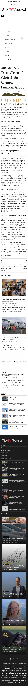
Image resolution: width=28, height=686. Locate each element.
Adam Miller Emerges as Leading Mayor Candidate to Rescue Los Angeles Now (17, 410)
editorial (21, 91)
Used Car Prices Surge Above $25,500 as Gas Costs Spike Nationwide (17, 398)
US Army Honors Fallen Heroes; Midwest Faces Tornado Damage (15, 503)
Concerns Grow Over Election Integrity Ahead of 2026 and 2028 (17, 497)
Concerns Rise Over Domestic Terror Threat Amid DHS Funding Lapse (16, 469)
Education (8, 59)
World (7, 24)
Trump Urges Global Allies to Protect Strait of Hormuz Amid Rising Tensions (17, 508)
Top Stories (8, 20)
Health (7, 47)
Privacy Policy (4, 455)
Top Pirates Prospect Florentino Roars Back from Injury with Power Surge (16, 421)
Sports (7, 36)
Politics (7, 28)
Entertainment (10, 40)
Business (7, 32)
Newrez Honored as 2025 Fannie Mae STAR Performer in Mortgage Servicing (17, 481)
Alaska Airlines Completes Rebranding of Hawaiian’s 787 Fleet (17, 475)
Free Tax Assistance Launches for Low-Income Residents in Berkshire (14, 338)
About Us (3, 445)
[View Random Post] (23, 38)
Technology (9, 43)
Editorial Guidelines (5, 450)
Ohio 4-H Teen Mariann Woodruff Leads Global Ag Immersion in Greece (17, 415)
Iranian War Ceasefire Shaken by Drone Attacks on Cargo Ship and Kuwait (17, 427)
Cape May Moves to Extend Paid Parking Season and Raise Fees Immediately (17, 404)
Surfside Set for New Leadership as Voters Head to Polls (16, 491)
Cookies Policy (4, 452)
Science (7, 55)
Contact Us (3, 447)
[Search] (25, 38)
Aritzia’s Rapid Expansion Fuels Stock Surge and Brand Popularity (13, 300)
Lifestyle (8, 51)
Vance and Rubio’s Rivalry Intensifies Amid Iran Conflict (16, 463)
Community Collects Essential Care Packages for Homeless (13, 374)
